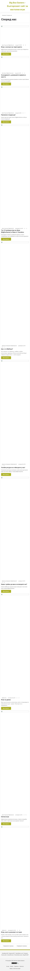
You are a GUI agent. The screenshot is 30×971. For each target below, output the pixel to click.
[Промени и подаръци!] (15, 99)
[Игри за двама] (15, 645)
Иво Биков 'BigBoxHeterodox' (8, 73)
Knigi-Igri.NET (12, 953)
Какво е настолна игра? (15, 968)
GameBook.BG (5, 953)
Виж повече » (6, 54)
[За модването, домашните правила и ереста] (15, 64)
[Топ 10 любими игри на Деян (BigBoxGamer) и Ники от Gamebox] (15, 175)
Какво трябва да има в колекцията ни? (14, 584)
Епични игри (5, 817)
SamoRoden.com (19, 953)
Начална (4, 15)
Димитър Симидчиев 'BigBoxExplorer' (9, 345)
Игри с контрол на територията (11, 47)
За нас (7, 966)
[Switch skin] (4, 6)
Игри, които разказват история (11, 932)
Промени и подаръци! (8, 115)
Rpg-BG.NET (26, 954)
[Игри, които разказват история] (15, 877)
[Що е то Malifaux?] (15, 293)
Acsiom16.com (10, 954)
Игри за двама (6, 700)
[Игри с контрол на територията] (15, 35)
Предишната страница (8, 945)
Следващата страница (22, 945)
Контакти (22, 966)
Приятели (16, 966)
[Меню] (1, 6)
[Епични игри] (15, 762)
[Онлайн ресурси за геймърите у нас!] (15, 411)
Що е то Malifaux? (7, 349)
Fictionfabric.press (18, 954)
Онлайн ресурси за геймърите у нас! (13, 467)
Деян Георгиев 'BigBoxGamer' (8, 45)
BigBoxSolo (4, 697)
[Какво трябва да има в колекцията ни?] (15, 528)
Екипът (11, 966)
